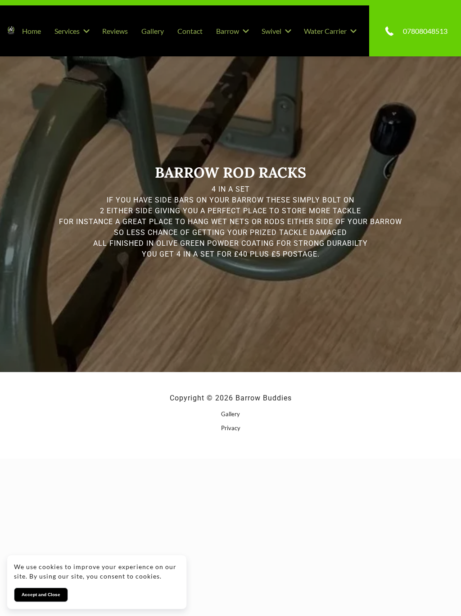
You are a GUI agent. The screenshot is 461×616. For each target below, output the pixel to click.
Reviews (115, 31)
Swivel (271, 31)
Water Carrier (325, 31)
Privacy (230, 428)
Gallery (152, 31)
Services (67, 31)
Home (31, 31)
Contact (190, 31)
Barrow (227, 31)
